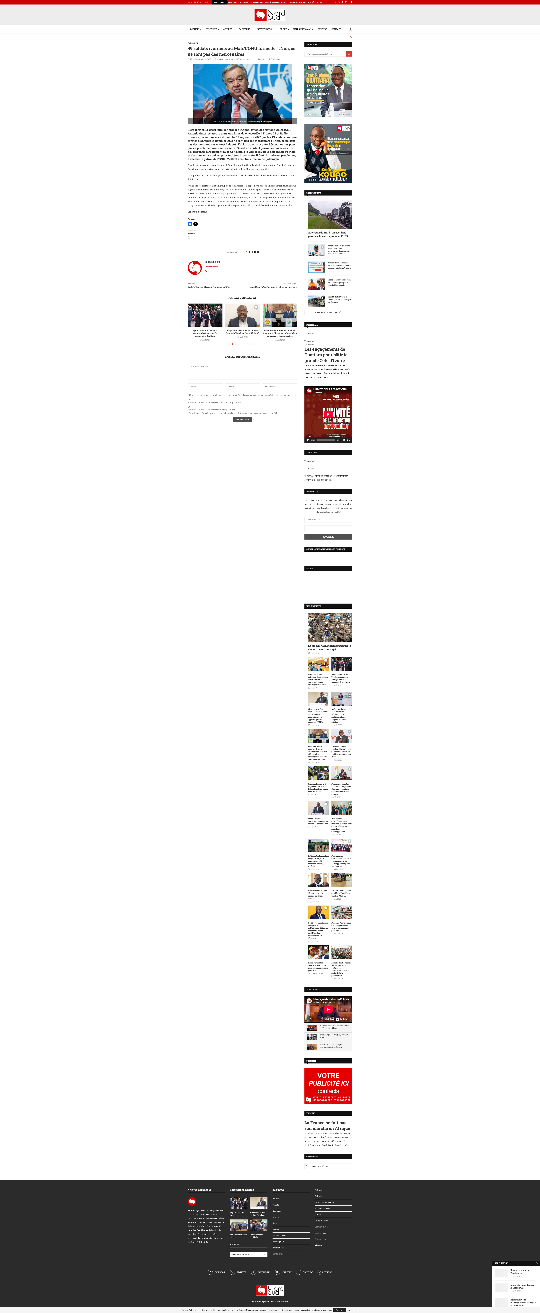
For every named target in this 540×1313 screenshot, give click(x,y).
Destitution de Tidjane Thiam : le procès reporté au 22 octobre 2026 (317, 894)
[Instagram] (342, 2)
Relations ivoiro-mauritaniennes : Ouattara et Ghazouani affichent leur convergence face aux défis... (280, 333)
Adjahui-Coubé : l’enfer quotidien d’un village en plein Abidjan (341, 893)
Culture (322, 29)
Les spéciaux (320, 1239)
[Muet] (344, 440)
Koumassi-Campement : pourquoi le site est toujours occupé (329, 647)
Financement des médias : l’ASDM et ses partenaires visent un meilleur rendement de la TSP (341, 751)
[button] (191, 324)
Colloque (319, 1190)
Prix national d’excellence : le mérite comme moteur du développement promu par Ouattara (341, 861)
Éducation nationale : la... (238, 1235)
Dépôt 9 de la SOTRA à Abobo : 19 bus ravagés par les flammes (339, 299)
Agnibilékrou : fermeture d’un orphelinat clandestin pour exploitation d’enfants (339, 265)
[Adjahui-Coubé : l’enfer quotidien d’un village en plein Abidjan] (341, 880)
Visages (318, 1245)
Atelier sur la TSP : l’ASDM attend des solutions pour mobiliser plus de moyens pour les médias (339, 715)
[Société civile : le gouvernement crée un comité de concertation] (318, 808)
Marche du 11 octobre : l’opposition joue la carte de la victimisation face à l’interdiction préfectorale (341, 969)
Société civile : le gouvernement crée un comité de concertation (318, 821)
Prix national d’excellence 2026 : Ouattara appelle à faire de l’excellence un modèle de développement (341, 825)
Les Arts (276, 1217)
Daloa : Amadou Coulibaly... (256, 1235)
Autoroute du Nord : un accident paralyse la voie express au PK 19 (328, 234)
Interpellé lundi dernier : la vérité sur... (522, 1286)
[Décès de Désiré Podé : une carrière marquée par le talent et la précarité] (316, 284)
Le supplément (321, 1220)
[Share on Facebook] (249, 252)
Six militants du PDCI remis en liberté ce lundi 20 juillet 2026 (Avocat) (238, 2)
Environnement (279, 1235)
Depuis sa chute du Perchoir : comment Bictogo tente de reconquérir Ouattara (205, 333)
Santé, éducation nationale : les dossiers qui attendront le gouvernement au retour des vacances (318, 679)
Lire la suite (353, 1310)
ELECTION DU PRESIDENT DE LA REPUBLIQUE (326, 476)
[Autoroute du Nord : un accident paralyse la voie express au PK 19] (330, 214)
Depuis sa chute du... (237, 1213)
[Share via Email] (258, 252)
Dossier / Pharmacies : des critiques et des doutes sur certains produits (341, 927)
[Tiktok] (351, 2)
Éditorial (319, 1196)
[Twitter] (339, 2)
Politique (211, 29)
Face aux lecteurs (322, 1208)
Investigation (265, 29)
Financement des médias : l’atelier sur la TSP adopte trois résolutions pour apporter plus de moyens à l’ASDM (318, 715)
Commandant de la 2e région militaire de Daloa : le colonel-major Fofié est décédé (318, 788)
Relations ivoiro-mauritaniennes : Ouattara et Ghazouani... (523, 1302)
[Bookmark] (345, 29)
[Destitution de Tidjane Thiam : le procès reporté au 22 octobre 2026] (318, 880)
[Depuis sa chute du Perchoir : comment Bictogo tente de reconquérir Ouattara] (205, 315)
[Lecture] (308, 440)
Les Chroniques (321, 1226)
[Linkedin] (346, 2)
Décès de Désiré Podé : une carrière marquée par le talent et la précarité (339, 282)
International (302, 29)
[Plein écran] (348, 440)
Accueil (194, 29)
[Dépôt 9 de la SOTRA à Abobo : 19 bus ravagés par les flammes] (316, 301)
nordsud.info (212, 262)
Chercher (349, 54)
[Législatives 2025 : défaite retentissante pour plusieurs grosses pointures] (318, 952)
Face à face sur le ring (324, 1202)
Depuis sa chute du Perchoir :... (519, 1271)
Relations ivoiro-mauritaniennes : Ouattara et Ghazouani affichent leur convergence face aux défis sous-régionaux (317, 753)
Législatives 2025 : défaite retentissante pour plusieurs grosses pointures (318, 967)
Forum (318, 1214)
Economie (244, 29)
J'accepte (340, 1310)
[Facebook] (335, 2)
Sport (283, 29)
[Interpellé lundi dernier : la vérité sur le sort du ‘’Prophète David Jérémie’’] (242, 315)
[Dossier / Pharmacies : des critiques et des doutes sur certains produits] (341, 912)
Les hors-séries (321, 1233)
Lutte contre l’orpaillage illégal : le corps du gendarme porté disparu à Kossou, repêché (318, 861)
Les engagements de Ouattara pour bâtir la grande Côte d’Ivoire (326, 354)
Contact (336, 29)
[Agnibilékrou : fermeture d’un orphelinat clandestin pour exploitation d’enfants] (316, 267)
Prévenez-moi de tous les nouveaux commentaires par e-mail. (215, 402)
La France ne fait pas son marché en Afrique (327, 1125)
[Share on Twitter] (252, 252)
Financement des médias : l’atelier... (257, 1213)
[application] (328, 414)
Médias (276, 1229)
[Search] (350, 37)
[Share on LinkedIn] (255, 252)
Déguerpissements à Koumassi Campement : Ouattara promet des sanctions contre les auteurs (341, 789)
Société (227, 29)
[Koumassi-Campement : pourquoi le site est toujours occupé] (330, 627)
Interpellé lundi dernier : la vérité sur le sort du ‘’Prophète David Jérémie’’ (242, 331)
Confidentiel (278, 1253)
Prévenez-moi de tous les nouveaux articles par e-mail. (212, 409)
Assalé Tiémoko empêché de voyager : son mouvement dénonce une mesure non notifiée (339, 249)
